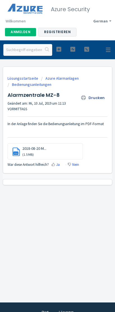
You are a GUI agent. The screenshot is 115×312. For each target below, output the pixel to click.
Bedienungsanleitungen (31, 84)
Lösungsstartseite (23, 78)
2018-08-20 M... (34, 148)
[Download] (47, 152)
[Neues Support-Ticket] (59, 49)
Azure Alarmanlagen (62, 78)
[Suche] (47, 50)
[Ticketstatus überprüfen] (73, 49)
